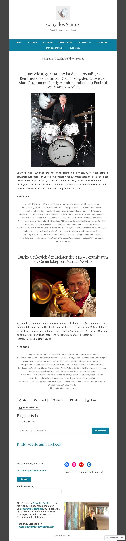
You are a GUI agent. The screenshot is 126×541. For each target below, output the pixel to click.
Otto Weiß (71, 231)
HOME (18, 42)
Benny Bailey (28, 211)
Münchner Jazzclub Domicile (33, 375)
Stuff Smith (34, 238)
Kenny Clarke (41, 368)
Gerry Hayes (23, 221)
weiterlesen (23, 197)
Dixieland (100, 214)
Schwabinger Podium (80, 235)
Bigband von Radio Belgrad (95, 358)
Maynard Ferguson (88, 371)
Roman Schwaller (50, 235)
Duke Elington (38, 218)
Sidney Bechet (96, 235)
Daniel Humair (55, 214)
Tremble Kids (45, 238)
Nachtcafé (43, 231)
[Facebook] (66, 464)
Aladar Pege (30, 208)
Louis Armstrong (35, 371)
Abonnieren (100, 431)
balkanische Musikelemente (49, 358)
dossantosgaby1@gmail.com (32, 470)
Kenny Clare (28, 224)
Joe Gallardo (75, 221)
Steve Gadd (24, 238)
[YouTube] (81, 464)
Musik (90, 204)
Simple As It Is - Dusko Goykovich (32, 381)
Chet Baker (44, 361)
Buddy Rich (87, 211)
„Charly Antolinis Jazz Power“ (76, 208)
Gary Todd (87, 218)
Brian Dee (66, 211)
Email (25, 486)
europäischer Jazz (28, 364)
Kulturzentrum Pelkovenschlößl (48, 224)
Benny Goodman (42, 211)
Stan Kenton (52, 381)
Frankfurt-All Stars (45, 364)
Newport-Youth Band (80, 375)
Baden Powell (95, 208)
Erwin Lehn (65, 218)
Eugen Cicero (76, 218)
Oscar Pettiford (96, 375)
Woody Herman (54, 385)
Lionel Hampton (94, 224)
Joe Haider (85, 221)
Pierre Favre (37, 235)
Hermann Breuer (36, 221)
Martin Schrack (63, 228)
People (96, 204)
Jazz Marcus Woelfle (78, 204)
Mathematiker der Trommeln (83, 228)
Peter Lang (26, 235)
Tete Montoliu (83, 381)
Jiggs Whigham (62, 221)
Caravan (96, 211)
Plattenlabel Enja (36, 378)
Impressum (75, 48)
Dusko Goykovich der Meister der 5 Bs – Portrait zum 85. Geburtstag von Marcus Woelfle (63, 259)
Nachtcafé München (57, 231)
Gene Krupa (97, 218)
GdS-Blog (32, 42)
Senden (24, 479)
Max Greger (101, 228)
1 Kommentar (64, 241)
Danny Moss (68, 214)
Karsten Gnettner (98, 221)
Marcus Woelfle (36, 228)
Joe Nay (31, 368)
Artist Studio (57, 208)
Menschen (102, 42)
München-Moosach (29, 231)
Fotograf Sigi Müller (32, 508)
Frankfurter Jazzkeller (63, 364)
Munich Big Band (63, 375)
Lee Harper (81, 224)
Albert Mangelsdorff (28, 358)
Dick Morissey (90, 214)
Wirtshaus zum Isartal (78, 238)
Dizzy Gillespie (80, 361)
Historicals (84, 42)
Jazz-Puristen (49, 221)
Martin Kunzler (50, 228)
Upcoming (47, 42)
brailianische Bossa (31, 361)
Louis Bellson (23, 228)
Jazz (67, 204)
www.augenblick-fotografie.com (36, 526)
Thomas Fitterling (97, 381)
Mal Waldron (48, 371)
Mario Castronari (62, 371)
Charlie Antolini (25, 214)
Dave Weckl (79, 214)
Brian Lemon (76, 211)
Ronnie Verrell (64, 235)
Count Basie (68, 361)
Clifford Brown (56, 361)
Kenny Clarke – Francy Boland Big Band (64, 368)
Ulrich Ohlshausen (60, 238)
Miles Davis (50, 375)
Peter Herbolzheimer (93, 231)
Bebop (65, 358)
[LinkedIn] (89, 464)
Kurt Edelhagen (69, 224)
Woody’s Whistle (69, 385)
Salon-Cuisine (65, 42)
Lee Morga (100, 368)
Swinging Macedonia (68, 381)
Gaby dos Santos (63, 24)
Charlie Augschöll (40, 214)
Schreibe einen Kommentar (64, 388)
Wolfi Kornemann (96, 238)
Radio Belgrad (50, 378)
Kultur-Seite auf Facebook (39, 444)
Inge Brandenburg (94, 364)
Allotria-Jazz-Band (44, 208)
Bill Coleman (55, 211)
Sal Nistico (77, 378)
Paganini (80, 231)
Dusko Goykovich (52, 218)
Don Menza (26, 218)
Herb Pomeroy (80, 364)
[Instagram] (74, 464)
